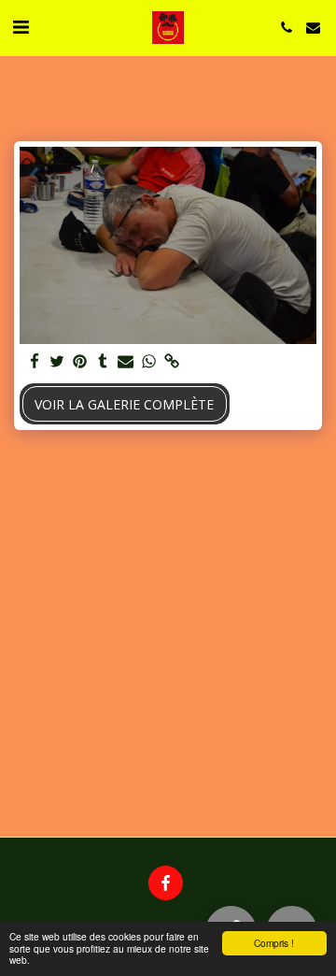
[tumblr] (103, 361)
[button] (20, 26)
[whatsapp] (149, 361)
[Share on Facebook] (34, 361)
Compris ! (274, 943)
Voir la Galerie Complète (124, 404)
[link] (171, 361)
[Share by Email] (126, 361)
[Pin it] (80, 361)
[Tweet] (57, 361)
